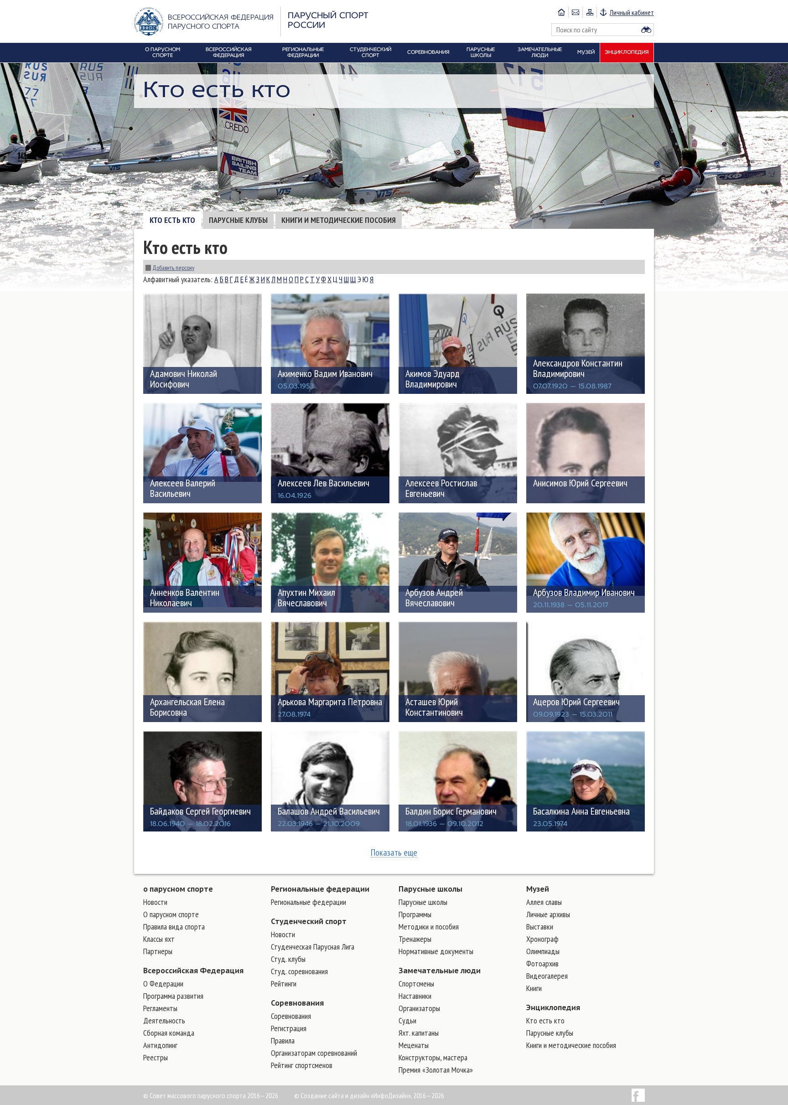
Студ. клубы (288, 959)
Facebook (638, 1095)
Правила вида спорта (174, 926)
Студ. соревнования (299, 971)
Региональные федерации (320, 888)
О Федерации (163, 983)
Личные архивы (548, 914)
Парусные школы (430, 888)
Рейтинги (283, 983)
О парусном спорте (171, 914)
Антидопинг (160, 1045)
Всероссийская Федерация (193, 970)
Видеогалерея (547, 976)
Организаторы (419, 1008)
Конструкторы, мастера (433, 1057)
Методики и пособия (429, 926)
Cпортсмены (416, 983)
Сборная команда (168, 1033)
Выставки (539, 926)
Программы (415, 914)
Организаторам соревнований (314, 1053)
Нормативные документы (436, 951)
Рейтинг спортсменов (301, 1065)
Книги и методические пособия (338, 220)
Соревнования (297, 1002)
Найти (646, 29)
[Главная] (561, 12)
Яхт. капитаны (419, 1033)
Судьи (407, 1020)
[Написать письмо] (575, 12)
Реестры (155, 1057)
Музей (537, 888)
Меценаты (414, 1045)
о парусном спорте (178, 888)
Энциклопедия (553, 1007)
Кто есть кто (172, 220)
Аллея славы (544, 902)
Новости (155, 902)
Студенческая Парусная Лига (312, 946)
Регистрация (288, 1028)
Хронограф (542, 939)
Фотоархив (542, 963)
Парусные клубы (238, 220)
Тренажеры (415, 939)
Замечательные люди (440, 970)
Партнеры (157, 951)
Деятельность (164, 1020)
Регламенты (160, 1008)
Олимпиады (543, 951)
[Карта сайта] (589, 12)
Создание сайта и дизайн (335, 1095)
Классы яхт (159, 939)
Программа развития (173, 996)
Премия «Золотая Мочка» (436, 1069)
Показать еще (394, 852)
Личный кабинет (632, 12)
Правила (283, 1040)
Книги (534, 988)
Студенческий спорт (309, 921)
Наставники (415, 996)
